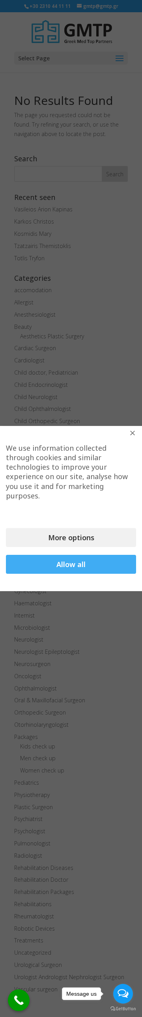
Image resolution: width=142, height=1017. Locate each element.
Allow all (71, 564)
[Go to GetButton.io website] (123, 1008)
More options (71, 537)
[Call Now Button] (19, 1000)
